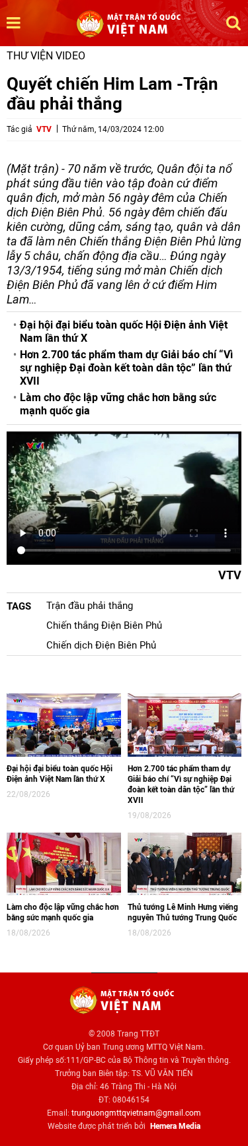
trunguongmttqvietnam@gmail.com (136, 1113)
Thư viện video (46, 55)
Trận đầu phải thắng (89, 606)
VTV (44, 129)
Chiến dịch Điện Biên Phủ (101, 645)
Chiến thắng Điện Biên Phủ (104, 625)
